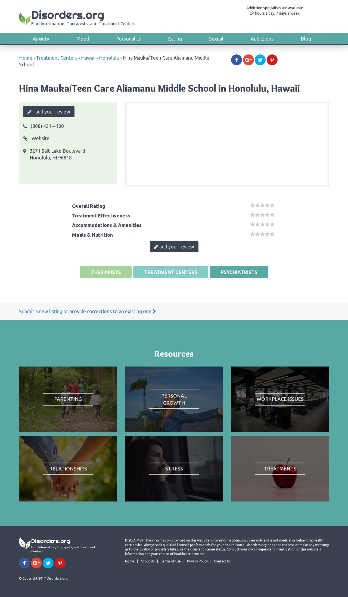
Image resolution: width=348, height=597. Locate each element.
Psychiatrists (239, 272)
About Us (147, 561)
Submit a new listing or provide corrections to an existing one (86, 311)
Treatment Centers (56, 57)
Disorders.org (83, 17)
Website (39, 138)
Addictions (262, 38)
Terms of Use (171, 561)
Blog (306, 38)
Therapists (106, 272)
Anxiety (41, 38)
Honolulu (109, 57)
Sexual (216, 38)
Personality (128, 38)
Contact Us (222, 561)
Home (25, 57)
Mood (82, 38)
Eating (175, 38)
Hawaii (88, 57)
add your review (52, 111)
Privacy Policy (197, 561)
